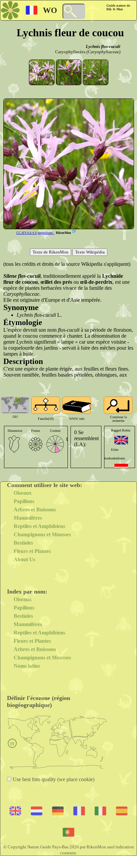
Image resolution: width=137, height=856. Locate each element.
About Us (24, 559)
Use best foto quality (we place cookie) (52, 779)
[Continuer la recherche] (118, 405)
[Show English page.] (121, 440)
